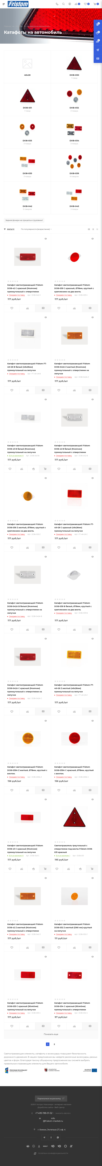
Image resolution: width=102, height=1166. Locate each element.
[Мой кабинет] (70, 4)
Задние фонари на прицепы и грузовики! (24, 220)
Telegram (44, 1137)
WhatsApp (58, 1137)
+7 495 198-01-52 (43, 1113)
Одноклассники (51, 1137)
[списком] (93, 229)
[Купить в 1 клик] (33, 469)
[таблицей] (97, 229)
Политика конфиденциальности (53, 1153)
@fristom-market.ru (53, 1121)
